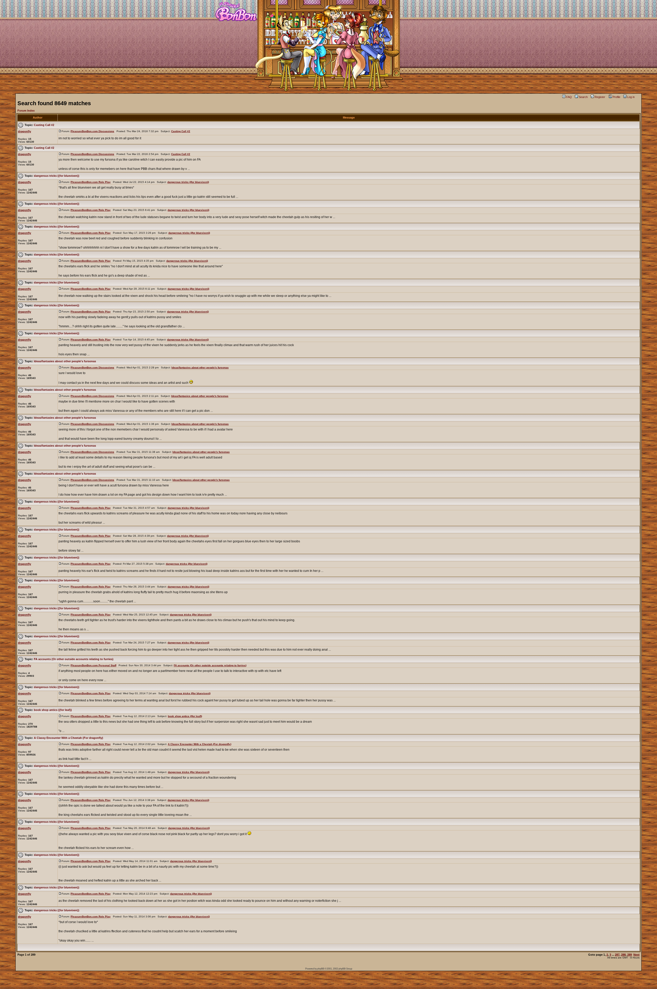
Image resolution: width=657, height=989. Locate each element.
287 (617, 954)
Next (636, 954)
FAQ (569, 97)
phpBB (320, 968)
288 (623, 954)
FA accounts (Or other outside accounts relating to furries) (73, 659)
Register (600, 97)
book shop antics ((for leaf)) (53, 709)
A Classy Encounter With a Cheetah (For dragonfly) (68, 737)
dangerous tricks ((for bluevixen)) (56, 175)
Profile (616, 97)
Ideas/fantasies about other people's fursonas (65, 361)
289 (629, 954)
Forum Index (26, 110)
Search (583, 97)
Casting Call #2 (44, 124)
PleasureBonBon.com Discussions (92, 131)
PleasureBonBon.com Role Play (91, 182)
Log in (631, 97)
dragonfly (24, 131)
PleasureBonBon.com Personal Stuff (93, 665)
